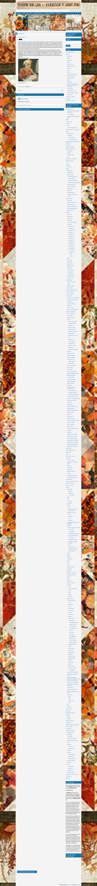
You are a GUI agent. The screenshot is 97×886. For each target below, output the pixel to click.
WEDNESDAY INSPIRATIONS (72, 309)
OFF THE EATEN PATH (72, 139)
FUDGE (69, 545)
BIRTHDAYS (69, 218)
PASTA (69, 514)
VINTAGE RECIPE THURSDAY (72, 442)
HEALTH (67, 168)
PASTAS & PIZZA (70, 78)
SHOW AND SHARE (70, 408)
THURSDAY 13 (71, 339)
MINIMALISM (68, 452)
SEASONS (68, 714)
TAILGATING (70, 493)
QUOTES (68, 284)
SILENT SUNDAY (71, 333)
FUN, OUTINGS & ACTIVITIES (72, 740)
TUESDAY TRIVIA (71, 343)
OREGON (68, 752)
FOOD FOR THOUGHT (71, 281)
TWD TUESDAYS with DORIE (72, 438)
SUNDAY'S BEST (70, 416)
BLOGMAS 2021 (71, 240)
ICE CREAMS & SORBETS (73, 549)
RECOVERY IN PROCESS (73, 180)
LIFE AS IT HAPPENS (70, 292)
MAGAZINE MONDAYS (71, 375)
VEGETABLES (69, 94)
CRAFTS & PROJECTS (38, 13)
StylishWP (78, 884)
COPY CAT (70, 612)
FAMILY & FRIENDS (69, 160)
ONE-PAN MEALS (69, 479)
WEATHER (69, 718)
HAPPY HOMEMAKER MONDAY (73, 373)
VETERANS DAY (70, 278)
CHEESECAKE (72, 531)
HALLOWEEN (69, 260)
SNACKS (69, 491)
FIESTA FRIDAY (70, 367)
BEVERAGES (69, 60)
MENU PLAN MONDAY (71, 381)
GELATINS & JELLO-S (72, 547)
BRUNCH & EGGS (70, 64)
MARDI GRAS (69, 262)
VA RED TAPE (68, 776)
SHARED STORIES (70, 285)
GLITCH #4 (21, 33)
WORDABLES (70, 347)
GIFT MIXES (71, 537)
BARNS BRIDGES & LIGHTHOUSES (72, 129)
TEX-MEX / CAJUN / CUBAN (72, 92)
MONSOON (70, 736)
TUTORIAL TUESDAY (72, 345)
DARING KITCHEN (70, 359)
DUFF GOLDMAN (71, 137)
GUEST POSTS (69, 469)
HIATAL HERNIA (70, 174)
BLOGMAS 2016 (71, 230)
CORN (69, 698)
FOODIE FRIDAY (70, 369)
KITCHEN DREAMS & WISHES (71, 290)
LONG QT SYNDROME (71, 186)
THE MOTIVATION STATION (72, 477)
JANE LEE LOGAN (71, 327)
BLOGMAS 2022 (71, 242)
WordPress (69, 884)
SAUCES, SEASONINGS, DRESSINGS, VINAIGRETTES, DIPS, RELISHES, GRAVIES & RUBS (73, 679)
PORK (69, 592)
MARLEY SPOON (71, 656)
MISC (67, 454)
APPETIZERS (69, 56)
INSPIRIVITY (70, 325)
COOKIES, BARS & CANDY (73, 535)
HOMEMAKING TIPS (71, 204)
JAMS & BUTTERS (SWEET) (72, 74)
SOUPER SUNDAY (70, 412)
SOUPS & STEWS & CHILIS (72, 689)
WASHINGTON (70, 770)
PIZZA (68, 578)
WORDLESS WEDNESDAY (73, 349)
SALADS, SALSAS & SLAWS (72, 672)
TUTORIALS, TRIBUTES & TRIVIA (72, 774)
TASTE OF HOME (71, 666)
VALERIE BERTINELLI (73, 642)
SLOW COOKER (70, 88)
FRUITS (68, 70)
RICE (69, 518)
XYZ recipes (69, 706)
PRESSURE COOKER (71, 582)
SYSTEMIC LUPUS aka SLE (72, 194)
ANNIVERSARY (70, 216)
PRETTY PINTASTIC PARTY (72, 396)
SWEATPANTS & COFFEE (73, 335)
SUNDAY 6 (69, 414)
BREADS (68, 62)
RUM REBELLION (71, 748)
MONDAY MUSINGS (70, 383)
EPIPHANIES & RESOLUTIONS (72, 299)
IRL (67, 162)
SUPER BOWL (68, 722)
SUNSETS (69, 716)
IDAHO (68, 742)
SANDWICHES (69, 82)
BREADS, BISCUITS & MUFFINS (74, 527)
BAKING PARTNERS (71, 317)
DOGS (68, 125)
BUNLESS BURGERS (73, 588)
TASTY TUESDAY (70, 426)
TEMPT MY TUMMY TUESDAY (72, 428)
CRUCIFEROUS (71, 700)
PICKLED (69, 576)
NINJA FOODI (70, 687)
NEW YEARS (69, 268)
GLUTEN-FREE (70, 558)
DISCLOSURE (69, 467)
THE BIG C (69, 196)
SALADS (68, 80)
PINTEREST (70, 660)
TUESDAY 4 (69, 432)
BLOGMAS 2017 (71, 232)
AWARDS (68, 465)
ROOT (69, 702)
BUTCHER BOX (71, 608)
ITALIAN (68, 72)
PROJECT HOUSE (70, 307)
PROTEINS (69, 584)
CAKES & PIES (71, 529)
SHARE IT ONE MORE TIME (72, 406)
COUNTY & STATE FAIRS (71, 738)
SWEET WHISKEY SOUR (72, 127)
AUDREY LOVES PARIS (72, 321)
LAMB (69, 590)
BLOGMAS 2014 (71, 226)
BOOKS (67, 131)
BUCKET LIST (69, 295)
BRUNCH (68, 505)
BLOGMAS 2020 (71, 238)
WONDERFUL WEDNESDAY (72, 446)
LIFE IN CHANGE (71, 178)
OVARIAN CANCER (70, 192)
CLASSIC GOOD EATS (72, 390)
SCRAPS (69, 664)
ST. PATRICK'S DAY (70, 270)
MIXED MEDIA (69, 150)
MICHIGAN (69, 744)
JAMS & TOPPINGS (70, 566)
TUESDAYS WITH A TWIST (72, 436)
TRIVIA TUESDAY (71, 341)
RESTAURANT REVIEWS (70, 712)
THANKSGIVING (70, 272)
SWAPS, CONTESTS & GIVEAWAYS (72, 724)
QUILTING (69, 152)
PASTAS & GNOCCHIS (71, 574)
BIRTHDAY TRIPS (70, 732)
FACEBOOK (70, 616)
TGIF (69, 337)
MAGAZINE (70, 654)
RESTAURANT (70, 662)
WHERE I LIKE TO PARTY (27, 13)
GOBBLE (69, 646)
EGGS (69, 507)
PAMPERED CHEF (71, 658)
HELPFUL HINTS (69, 198)
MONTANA (69, 750)
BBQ (68, 499)
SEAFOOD (70, 596)
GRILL (68, 562)
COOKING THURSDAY (70, 146)
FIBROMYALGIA (70, 172)
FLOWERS (69, 166)
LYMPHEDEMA (70, 188)
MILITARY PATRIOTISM (70, 450)
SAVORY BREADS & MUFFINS (72, 682)
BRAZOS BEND (71, 766)
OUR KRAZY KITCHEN (72, 392)
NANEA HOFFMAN (71, 329)
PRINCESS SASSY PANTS (73, 331)
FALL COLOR (70, 746)
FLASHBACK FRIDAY (72, 323)
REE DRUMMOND (72, 636)
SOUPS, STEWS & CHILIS (71, 90)
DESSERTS (69, 68)
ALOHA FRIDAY (70, 315)
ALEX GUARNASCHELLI (73, 622)
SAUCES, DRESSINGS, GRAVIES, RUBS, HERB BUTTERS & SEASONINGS (73, 85)
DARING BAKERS (71, 361)
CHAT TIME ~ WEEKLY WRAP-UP (73, 297)
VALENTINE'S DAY (70, 276)
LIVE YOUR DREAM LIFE (71, 303)
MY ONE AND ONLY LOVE (71, 456)
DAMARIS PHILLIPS (73, 624)
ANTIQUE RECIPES (71, 600)
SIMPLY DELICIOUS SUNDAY (73, 394)
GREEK (68, 560)
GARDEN (67, 164)
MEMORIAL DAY (70, 264)
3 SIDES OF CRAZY (70, 460)
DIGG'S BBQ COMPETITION (71, 158)
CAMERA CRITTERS (71, 353)
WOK (68, 704)
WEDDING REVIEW (70, 772)
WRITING (67, 778)
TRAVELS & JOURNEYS (49, 13)
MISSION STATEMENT (71, 471)
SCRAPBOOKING (70, 154)
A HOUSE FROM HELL (70, 109)
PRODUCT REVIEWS (70, 483)
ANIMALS (68, 123)
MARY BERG (71, 632)
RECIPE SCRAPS (71, 377)
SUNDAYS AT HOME (71, 418)
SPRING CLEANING (69, 720)
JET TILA (71, 630)
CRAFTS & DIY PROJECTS (71, 148)
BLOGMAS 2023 (71, 244)
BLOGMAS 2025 (71, 248)
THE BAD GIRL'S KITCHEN (72, 475)
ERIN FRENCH (72, 670)
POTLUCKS (69, 580)
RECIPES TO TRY (69, 708)
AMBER (67, 119)
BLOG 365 (69, 319)
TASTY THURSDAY (70, 424)
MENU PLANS (68, 448)
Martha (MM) (24, 99)
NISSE (70, 254)
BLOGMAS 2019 (71, 236)
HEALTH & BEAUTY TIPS (71, 202)
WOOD (68, 156)
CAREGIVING (69, 170)
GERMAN (69, 556)
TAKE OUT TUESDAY (71, 422)
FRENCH (68, 553)
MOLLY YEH (71, 634)
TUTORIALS (58, 13)
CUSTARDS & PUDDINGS (72, 539)
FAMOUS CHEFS (71, 618)
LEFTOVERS (69, 568)
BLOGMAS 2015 (71, 228)
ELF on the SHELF (71, 250)
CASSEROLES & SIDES (71, 66)
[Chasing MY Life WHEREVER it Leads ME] (48, 5)
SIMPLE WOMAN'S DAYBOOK (72, 410)
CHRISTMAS (69, 224)
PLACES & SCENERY (71, 760)
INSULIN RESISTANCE (71, 184)
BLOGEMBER (70, 274)
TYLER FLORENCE (72, 640)
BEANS (69, 696)
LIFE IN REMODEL (70, 114)
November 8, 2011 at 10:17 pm (25, 105)
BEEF (69, 586)
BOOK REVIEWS (70, 133)
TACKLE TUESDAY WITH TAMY (73, 420)
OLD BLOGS (68, 458)
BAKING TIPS (69, 200)
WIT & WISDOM (70, 287)
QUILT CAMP (69, 121)
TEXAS (68, 764)
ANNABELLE (71, 252)
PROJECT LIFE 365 (69, 485)
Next (62, 90)
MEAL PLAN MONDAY (71, 379)
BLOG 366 (69, 351)
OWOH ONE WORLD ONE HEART (72, 481)
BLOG (69, 602)
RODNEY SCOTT (72, 638)
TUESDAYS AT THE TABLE (72, 434)
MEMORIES (69, 305)
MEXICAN (69, 570)
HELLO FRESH (71, 648)
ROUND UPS (69, 402)
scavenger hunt (70, 404)
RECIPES (18, 13)
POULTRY (70, 594)
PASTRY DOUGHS (71, 550)
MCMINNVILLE (71, 756)
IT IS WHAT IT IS (70, 301)
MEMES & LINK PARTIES (70, 311)
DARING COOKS (71, 363)
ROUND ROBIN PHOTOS (71, 400)
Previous (20, 90)
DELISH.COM (70, 614)
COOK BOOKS (70, 610)
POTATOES (70, 516)
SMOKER (70, 501)
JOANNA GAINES (71, 652)
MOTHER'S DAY (70, 266)
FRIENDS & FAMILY (72, 644)
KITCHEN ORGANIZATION (72, 208)
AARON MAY (71, 620)
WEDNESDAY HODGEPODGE (72, 444)
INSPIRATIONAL (69, 280)
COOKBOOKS (69, 135)
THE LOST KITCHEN (72, 668)
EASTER (68, 258)
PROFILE (68, 473)
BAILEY (71, 256)
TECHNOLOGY (68, 728)
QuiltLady (29, 86)
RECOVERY (68, 710)
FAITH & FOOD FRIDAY (71, 365)
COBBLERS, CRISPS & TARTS (73, 533)
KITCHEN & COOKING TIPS (72, 206)
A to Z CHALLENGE (71, 313)
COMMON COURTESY (71, 355)
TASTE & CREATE (69, 726)
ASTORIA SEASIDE (71, 754)
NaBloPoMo (69, 385)
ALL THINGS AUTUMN (72, 222)
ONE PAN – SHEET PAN (71, 572)
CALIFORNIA (69, 734)
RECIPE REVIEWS (70, 598)
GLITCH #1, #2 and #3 (27, 42)
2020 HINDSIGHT (70, 293)
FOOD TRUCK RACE (73, 628)
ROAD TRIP (69, 762)
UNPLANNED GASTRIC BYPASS (74, 182)
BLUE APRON (70, 604)
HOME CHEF (70, 650)
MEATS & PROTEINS (71, 76)
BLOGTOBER (69, 220)
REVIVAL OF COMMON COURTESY (73, 398)
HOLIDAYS (68, 212)
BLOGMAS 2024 (71, 246)
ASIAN (68, 58)
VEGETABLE (70, 520)
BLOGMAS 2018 (71, 234)
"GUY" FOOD (71, 495)
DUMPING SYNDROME (72, 176)
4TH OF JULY (69, 214)
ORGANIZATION (70, 210)
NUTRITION (69, 190)
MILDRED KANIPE (71, 758)
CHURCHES (68, 145)
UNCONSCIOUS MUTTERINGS (72, 440)
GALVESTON (70, 768)
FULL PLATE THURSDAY (71, 371)
